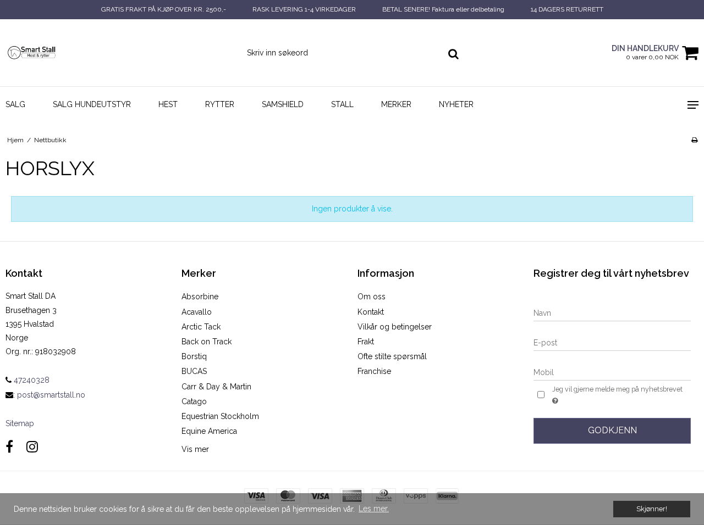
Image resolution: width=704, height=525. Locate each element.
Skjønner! (651, 509)
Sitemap (20, 423)
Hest (168, 104)
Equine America (209, 431)
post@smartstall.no (51, 394)
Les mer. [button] (374, 508)
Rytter (219, 104)
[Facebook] (9, 446)
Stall (342, 104)
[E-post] (612, 342)
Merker (396, 104)
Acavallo (197, 312)
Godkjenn (612, 430)
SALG (15, 104)
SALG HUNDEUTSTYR (92, 104)
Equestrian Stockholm (220, 416)
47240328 (31, 380)
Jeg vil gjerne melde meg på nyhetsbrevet (617, 388)
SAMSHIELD (283, 104)
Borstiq (194, 356)
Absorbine (200, 296)
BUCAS (194, 371)
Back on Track (207, 341)
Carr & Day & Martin (216, 386)
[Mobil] (612, 371)
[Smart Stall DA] (59, 52)
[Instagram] (32, 446)
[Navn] (612, 312)
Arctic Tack (201, 326)
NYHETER (456, 104)
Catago (194, 401)
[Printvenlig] (694, 140)
